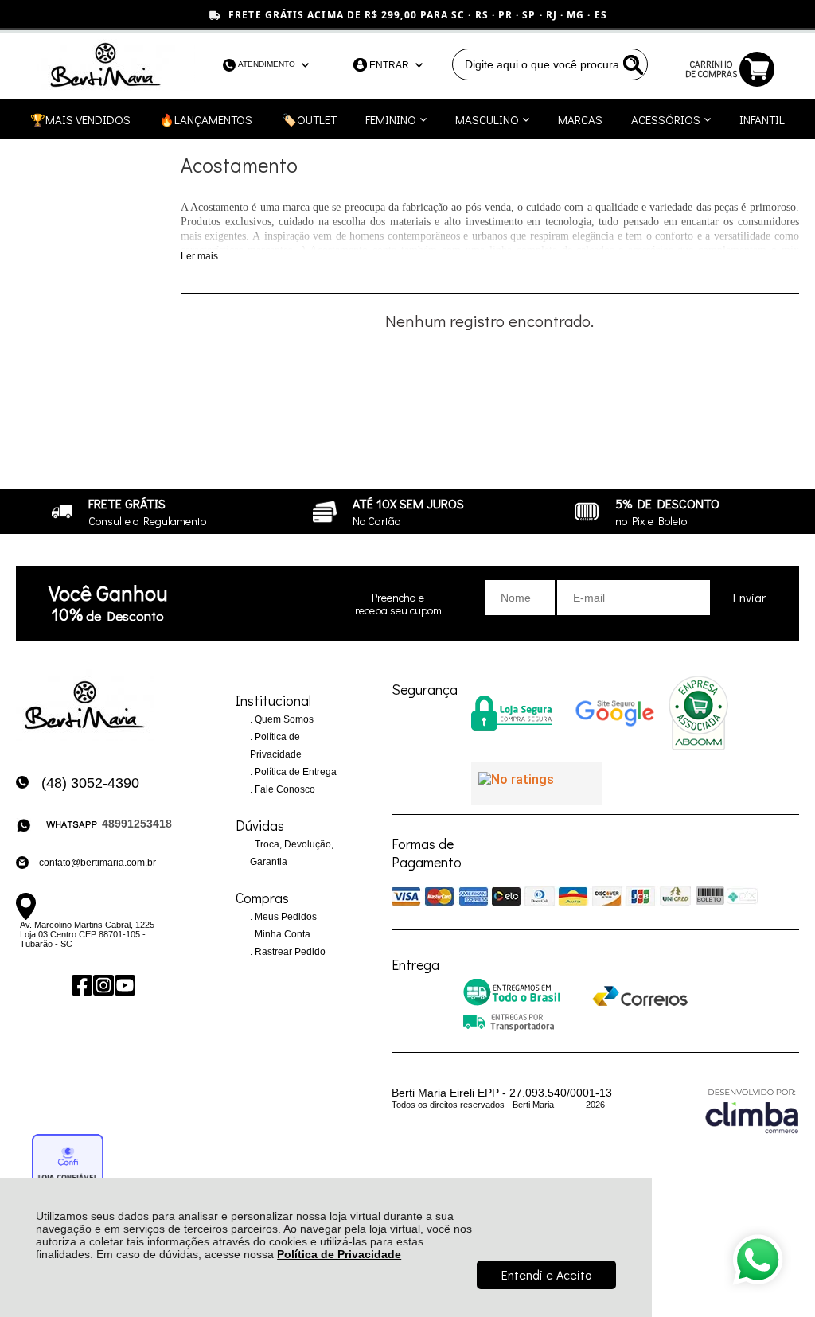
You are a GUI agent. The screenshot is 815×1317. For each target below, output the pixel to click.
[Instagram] (102, 984)
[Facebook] (81, 984)
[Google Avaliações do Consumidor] (536, 783)
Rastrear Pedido (289, 951)
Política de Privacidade (339, 1254)
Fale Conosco (283, 789)
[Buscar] (632, 64)
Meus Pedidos (284, 916)
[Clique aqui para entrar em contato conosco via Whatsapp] (757, 1259)
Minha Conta (281, 934)
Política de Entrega (294, 771)
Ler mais (199, 256)
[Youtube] (124, 984)
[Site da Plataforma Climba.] (752, 1110)
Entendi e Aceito (546, 1274)
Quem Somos (283, 719)
